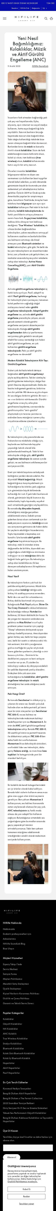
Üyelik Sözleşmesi (12, 988)
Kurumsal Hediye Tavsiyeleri (17, 1088)
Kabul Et (26, 1189)
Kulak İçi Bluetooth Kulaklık (16, 1058)
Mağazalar (36, 8)
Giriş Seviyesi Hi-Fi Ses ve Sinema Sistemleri (25, 1108)
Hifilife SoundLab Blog (14, 943)
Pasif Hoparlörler (11, 1073)
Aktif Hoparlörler (11, 1068)
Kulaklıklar (8, 1019)
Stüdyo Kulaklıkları (12, 1043)
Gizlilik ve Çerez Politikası (16, 998)
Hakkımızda (9, 929)
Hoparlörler (9, 1063)
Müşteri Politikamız (12, 979)
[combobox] (45, 8)
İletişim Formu (10, 974)
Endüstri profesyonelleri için (17, 934)
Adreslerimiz (9, 939)
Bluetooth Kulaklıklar (13, 1048)
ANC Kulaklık (9, 1033)
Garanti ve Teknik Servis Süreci (18, 1003)
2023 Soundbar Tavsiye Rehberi (18, 1103)
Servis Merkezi (10, 969)
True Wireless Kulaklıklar (15, 1038)
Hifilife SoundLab (40, 66)
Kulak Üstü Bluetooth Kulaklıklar (19, 1053)
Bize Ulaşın (8, 948)
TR (44, 8)
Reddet (26, 1196)
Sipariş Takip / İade (12, 964)
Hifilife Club (24, 8)
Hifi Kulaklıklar (10, 1028)
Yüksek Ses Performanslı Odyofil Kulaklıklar (24, 1113)
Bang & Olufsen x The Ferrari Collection (22, 1098)
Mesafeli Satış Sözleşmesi (16, 984)
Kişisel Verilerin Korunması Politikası (21, 993)
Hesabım (14, 8)
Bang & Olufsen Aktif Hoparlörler (19, 1093)
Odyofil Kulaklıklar (12, 1024)
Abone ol (11, 1157)
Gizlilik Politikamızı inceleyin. (22, 1181)
